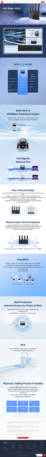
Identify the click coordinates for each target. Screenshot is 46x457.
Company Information (14, 444)
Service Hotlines (34, 444)
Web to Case (34, 445)
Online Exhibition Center (28, 444)
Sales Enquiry (41, 444)
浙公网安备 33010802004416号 (26, 455)
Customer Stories (13, 445)
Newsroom (13, 448)
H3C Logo (2, 2)
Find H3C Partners (20, 445)
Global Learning (20, 448)
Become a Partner (20, 444)
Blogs (26, 445)
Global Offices (41, 445)
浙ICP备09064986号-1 (19, 455)
